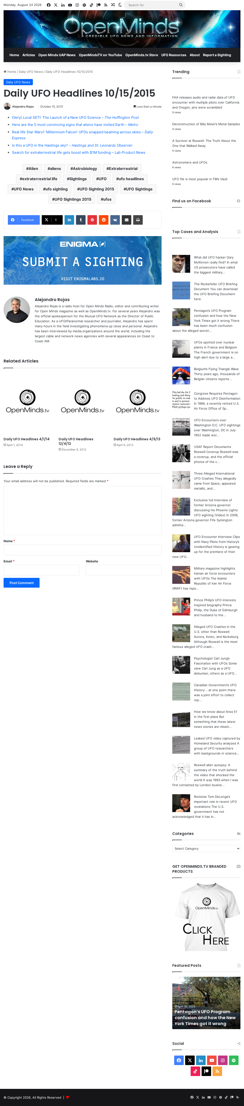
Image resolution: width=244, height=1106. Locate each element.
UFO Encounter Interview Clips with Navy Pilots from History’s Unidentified (217, 542)
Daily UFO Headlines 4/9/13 (137, 439)
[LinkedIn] (69, 220)
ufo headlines (131, 178)
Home (14, 55)
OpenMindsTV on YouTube (100, 55)
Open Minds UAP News (57, 55)
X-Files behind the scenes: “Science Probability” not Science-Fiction (203, 1018)
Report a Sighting (217, 55)
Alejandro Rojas (23, 106)
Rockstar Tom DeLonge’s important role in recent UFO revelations (215, 801)
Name (9, 541)
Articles (28, 55)
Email (9, 561)
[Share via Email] (126, 220)
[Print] (138, 220)
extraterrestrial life (39, 178)
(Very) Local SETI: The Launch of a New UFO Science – (75, 117)
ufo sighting (57, 189)
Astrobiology (85, 168)
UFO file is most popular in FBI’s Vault (200, 179)
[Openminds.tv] (122, 29)
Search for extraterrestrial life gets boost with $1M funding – (78, 152)
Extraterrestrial (123, 168)
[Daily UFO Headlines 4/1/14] (27, 404)
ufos (107, 199)
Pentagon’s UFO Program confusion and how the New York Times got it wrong (215, 315)
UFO (103, 178)
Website (92, 561)
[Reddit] (103, 220)
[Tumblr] (81, 220)
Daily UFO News (31, 72)
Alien (33, 168)
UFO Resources (173, 55)
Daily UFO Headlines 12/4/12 (76, 441)
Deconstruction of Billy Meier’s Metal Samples (206, 124)
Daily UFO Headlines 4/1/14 (27, 439)
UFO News (24, 189)
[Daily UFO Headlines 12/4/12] (83, 404)
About (195, 55)
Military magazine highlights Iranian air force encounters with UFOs (214, 573)
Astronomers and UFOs (189, 162)
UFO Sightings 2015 (73, 199)
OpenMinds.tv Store (141, 55)
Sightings (78, 178)
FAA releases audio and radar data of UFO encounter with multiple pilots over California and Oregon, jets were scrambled (205, 102)
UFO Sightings (139, 189)
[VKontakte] (115, 220)
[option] (206, 1003)
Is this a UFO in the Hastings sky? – (72, 145)
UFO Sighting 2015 (97, 189)
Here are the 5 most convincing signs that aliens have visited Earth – (75, 124)
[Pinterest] (92, 220)
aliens (55, 168)
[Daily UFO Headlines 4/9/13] (138, 404)
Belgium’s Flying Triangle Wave (216, 369)
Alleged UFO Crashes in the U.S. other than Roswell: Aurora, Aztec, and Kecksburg (216, 632)
